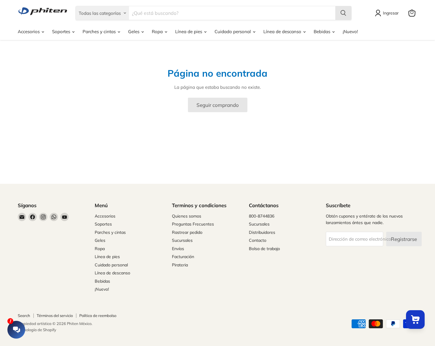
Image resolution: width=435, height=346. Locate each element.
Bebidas (322, 31)
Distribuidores (262, 232)
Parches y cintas (100, 31)
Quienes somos (186, 216)
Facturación (183, 256)
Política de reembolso (97, 315)
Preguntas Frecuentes (193, 224)
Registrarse (404, 239)
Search (24, 315)
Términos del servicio (55, 315)
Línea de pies (189, 31)
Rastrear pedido (187, 232)
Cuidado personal (233, 31)
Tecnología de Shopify (37, 329)
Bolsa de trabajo (264, 248)
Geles (134, 31)
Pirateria (180, 265)
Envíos (178, 248)
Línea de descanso (282, 31)
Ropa (158, 31)
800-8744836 (261, 216)
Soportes (61, 31)
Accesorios (29, 31)
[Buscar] (343, 13)
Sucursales (182, 240)
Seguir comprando (217, 105)
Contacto (257, 240)
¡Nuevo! (350, 31)
